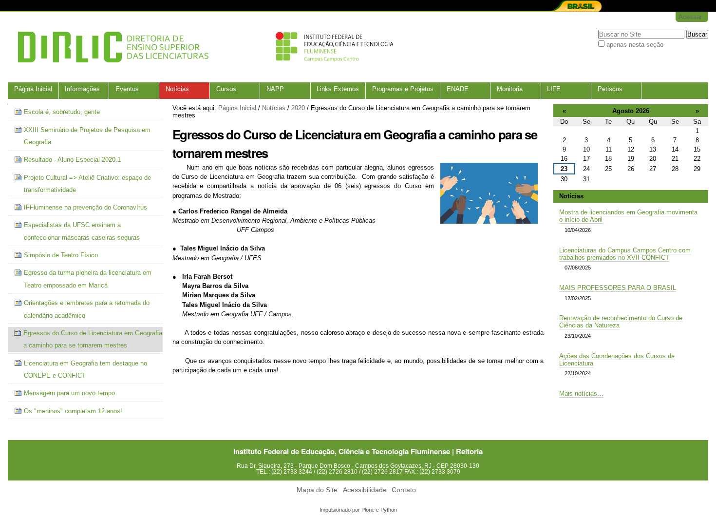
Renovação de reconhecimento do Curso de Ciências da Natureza (620, 321)
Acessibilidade (365, 490)
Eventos (127, 89)
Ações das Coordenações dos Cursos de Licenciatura (617, 359)
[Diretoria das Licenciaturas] (202, 47)
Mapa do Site (317, 490)
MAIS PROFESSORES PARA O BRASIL (617, 287)
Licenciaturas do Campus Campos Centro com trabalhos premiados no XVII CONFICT (625, 254)
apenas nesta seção (634, 44)
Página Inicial (33, 89)
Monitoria (510, 89)
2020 (298, 108)
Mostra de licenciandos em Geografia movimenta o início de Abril (628, 216)
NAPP (275, 89)
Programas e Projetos (402, 89)
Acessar (690, 16)
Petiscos (610, 89)
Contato (404, 490)
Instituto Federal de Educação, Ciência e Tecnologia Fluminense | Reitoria (358, 451)
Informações (82, 89)
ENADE (458, 89)
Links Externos (338, 89)
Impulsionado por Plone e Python (358, 510)
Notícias (177, 89)
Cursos (226, 89)
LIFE (554, 89)
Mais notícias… (581, 393)
